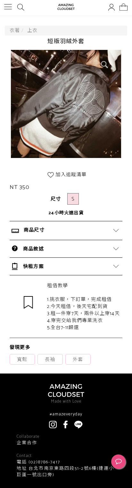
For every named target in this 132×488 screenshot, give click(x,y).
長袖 (50, 360)
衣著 (15, 31)
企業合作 (27, 443)
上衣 (32, 31)
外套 (78, 360)
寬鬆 (22, 360)
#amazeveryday (66, 414)
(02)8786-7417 (43, 462)
